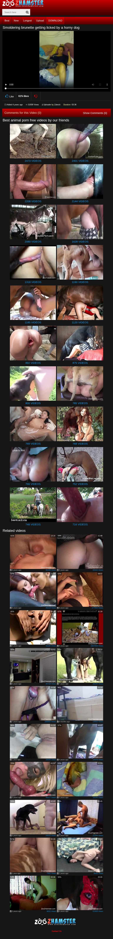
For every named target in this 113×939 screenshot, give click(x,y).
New (16, 20)
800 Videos (33, 403)
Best (7, 20)
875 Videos (80, 362)
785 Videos (80, 403)
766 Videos (33, 484)
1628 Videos (80, 241)
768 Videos (80, 443)
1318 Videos (33, 282)
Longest (27, 20)
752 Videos (80, 484)
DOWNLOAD (55, 20)
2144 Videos (80, 201)
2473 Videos (33, 160)
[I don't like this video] (36, 96)
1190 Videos (80, 282)
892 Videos (33, 362)
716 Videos (80, 524)
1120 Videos (80, 322)
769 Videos (33, 443)
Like (11, 96)
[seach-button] (27, 12)
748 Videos (33, 524)
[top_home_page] (24, 3)
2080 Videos (33, 241)
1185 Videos (33, 322)
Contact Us (57, 931)
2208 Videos (33, 201)
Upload (40, 20)
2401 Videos (80, 160)
